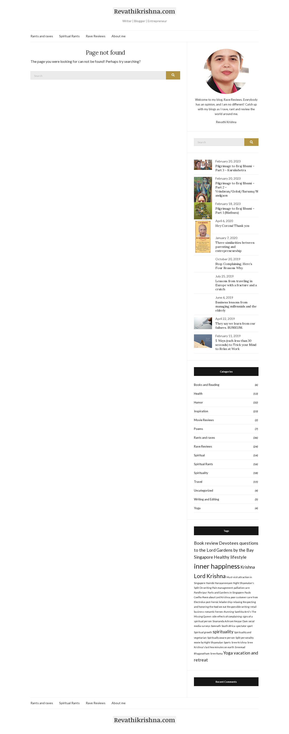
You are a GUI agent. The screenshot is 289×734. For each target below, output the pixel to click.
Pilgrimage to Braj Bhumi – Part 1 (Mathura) (234, 210)
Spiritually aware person (221, 637)
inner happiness (217, 566)
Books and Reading (206, 385)
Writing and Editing (206, 499)
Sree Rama (216, 653)
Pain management (222, 587)
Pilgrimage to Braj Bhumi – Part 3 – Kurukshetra (234, 168)
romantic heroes (214, 611)
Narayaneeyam (223, 583)
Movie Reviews (204, 420)
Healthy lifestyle (230, 557)
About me (119, 36)
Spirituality (201, 473)
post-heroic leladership (219, 601)
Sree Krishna (239, 642)
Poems (198, 429)
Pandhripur (200, 592)
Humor (198, 402)
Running (229, 611)
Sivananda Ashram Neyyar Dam (230, 621)
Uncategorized (203, 490)
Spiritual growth (203, 632)
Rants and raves (41, 36)
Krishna (247, 567)
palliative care (242, 587)
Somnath (216, 625)
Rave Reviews (95, 36)
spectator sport (244, 625)
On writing (206, 587)
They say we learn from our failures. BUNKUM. (235, 325)
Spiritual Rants (69, 36)
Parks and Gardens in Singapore (226, 592)
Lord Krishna (210, 576)
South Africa (228, 625)
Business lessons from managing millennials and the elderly (235, 306)
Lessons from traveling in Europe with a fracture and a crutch (235, 285)
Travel (198, 481)
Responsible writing (238, 606)
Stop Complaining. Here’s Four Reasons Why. (233, 266)
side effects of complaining (227, 616)
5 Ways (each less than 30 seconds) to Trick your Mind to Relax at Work (235, 345)
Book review (206, 543)
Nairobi (210, 583)
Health (198, 393)
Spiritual (199, 455)
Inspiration (201, 411)
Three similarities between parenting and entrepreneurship (234, 247)
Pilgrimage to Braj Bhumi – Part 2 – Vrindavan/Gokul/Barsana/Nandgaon (236, 189)
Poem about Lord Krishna (216, 597)
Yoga (197, 508)
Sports (227, 642)
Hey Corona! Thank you (232, 226)
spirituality (223, 631)
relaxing (237, 601)
